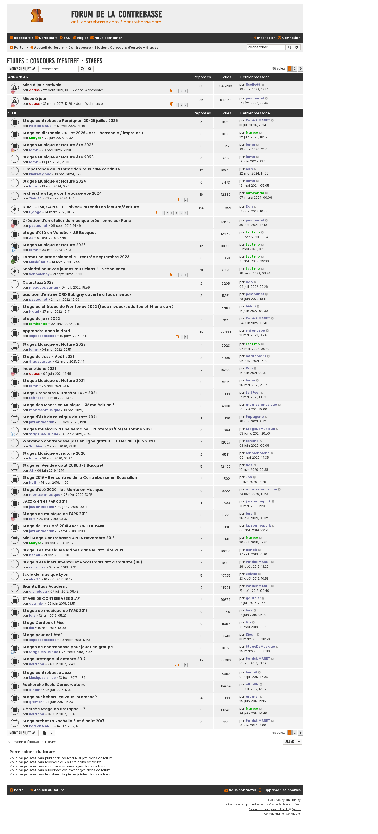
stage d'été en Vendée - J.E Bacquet (59, 232)
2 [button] (295, 68)
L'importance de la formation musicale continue (71, 169)
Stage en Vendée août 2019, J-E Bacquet (63, 465)
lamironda (255, 193)
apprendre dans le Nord (46, 330)
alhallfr (35, 690)
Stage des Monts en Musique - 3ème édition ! (68, 404)
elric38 (34, 579)
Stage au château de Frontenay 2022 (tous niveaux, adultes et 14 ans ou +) (98, 306)
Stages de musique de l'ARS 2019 (55, 513)
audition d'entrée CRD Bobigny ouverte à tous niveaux (77, 294)
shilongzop (255, 330)
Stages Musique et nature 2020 (54, 453)
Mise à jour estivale (42, 85)
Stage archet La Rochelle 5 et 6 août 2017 (63, 721)
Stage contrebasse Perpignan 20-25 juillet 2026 (70, 120)
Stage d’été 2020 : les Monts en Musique (63, 489)
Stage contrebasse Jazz (47, 672)
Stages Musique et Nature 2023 (54, 244)
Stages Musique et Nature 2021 (54, 380)
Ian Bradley (293, 800)
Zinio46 (35, 198)
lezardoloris (256, 356)
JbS (249, 477)
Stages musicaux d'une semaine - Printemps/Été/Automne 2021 (87, 429)
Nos (249, 465)
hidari (34, 311)
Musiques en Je (42, 677)
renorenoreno (258, 453)
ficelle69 (253, 84)
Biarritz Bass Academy (45, 586)
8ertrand (36, 664)
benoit (34, 555)
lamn (33, 150)
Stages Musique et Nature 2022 (54, 344)
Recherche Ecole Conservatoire (54, 684)
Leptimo (253, 232)
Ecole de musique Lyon (45, 574)
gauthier (36, 603)
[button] (300, 69)
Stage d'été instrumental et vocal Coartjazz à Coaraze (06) (82, 562)
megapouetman (43, 287)
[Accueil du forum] (37, 18)
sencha (252, 441)
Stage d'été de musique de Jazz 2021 (60, 417)
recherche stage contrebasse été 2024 (62, 193)
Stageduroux (40, 361)
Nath (33, 482)
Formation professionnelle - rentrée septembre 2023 (76, 256)
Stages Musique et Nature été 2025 (58, 157)
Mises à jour (35, 98)
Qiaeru (296, 809)
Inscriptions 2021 (39, 368)
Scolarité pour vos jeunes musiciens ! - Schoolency (74, 269)
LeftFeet (36, 398)
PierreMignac (40, 174)
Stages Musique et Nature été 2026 (58, 144)
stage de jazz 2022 (41, 318)
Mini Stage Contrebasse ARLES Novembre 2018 (69, 538)
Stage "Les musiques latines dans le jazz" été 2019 (73, 550)
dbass (34, 90)
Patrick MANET (41, 126)
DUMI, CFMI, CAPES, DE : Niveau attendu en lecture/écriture (81, 207)
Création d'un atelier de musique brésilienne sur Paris (77, 220)
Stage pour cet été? (43, 634)
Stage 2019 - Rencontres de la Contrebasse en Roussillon (80, 477)
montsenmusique (44, 410)
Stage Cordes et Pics (44, 622)
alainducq (38, 591)
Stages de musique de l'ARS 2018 (55, 610)
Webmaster (94, 90)
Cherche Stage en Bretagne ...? (54, 708)
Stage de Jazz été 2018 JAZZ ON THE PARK (64, 525)
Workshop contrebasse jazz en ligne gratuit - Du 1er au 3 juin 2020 (89, 441)
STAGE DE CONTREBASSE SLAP (51, 598)
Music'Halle (38, 262)
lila (31, 628)
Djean (251, 634)
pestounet (255, 98)
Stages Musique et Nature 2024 (54, 181)
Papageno (255, 416)
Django (35, 212)
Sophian (36, 446)
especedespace (42, 336)
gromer (35, 702)
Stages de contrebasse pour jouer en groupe (68, 646)
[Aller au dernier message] (263, 84)
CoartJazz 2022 (38, 282)
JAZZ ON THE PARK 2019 (45, 501)
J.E (31, 238)
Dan (249, 169)
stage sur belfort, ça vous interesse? (60, 696)
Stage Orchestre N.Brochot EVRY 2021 (60, 392)
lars (32, 519)
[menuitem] (45, 37)
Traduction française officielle (269, 809)
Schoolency (39, 274)
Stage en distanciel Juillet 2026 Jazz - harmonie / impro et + (83, 132)
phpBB (250, 804)
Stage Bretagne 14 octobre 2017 (54, 659)
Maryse (35, 138)
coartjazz (37, 567)
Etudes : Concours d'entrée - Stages (54, 61)
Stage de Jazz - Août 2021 (48, 356)
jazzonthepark (41, 422)
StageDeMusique (43, 434)
